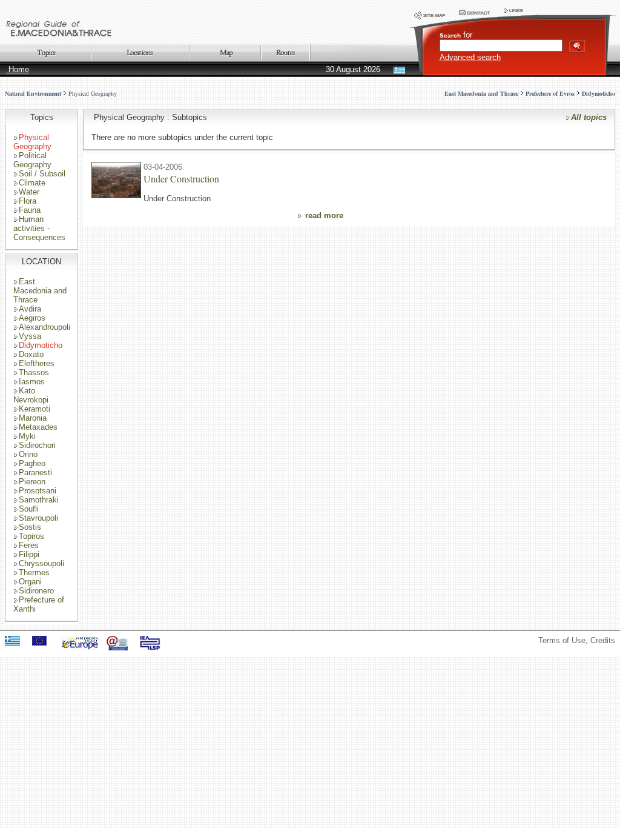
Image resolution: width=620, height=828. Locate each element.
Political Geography (32, 160)
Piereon (32, 481)
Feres (29, 545)
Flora (27, 200)
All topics (589, 117)
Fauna (30, 210)
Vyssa (30, 336)
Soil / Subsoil (42, 173)
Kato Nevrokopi (30, 395)
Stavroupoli (38, 518)
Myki (27, 436)
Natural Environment (33, 93)
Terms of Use (561, 640)
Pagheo (32, 463)
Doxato (31, 354)
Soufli (29, 508)
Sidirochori (37, 445)
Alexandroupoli (44, 327)
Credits (602, 640)
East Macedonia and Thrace (40, 290)
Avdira (30, 308)
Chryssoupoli (41, 563)
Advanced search (470, 57)
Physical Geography (92, 93)
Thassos (34, 372)
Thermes (34, 572)
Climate (32, 182)
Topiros (31, 536)
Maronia (33, 417)
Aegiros (32, 317)
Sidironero (36, 590)
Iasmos (32, 381)
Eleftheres (36, 363)
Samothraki (39, 499)
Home (17, 69)
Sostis (30, 527)
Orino (28, 454)
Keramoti (34, 408)
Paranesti (35, 472)
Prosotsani (37, 490)
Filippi (29, 554)
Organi (30, 581)
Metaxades (38, 427)
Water (29, 191)
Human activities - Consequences (39, 228)
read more (324, 215)
